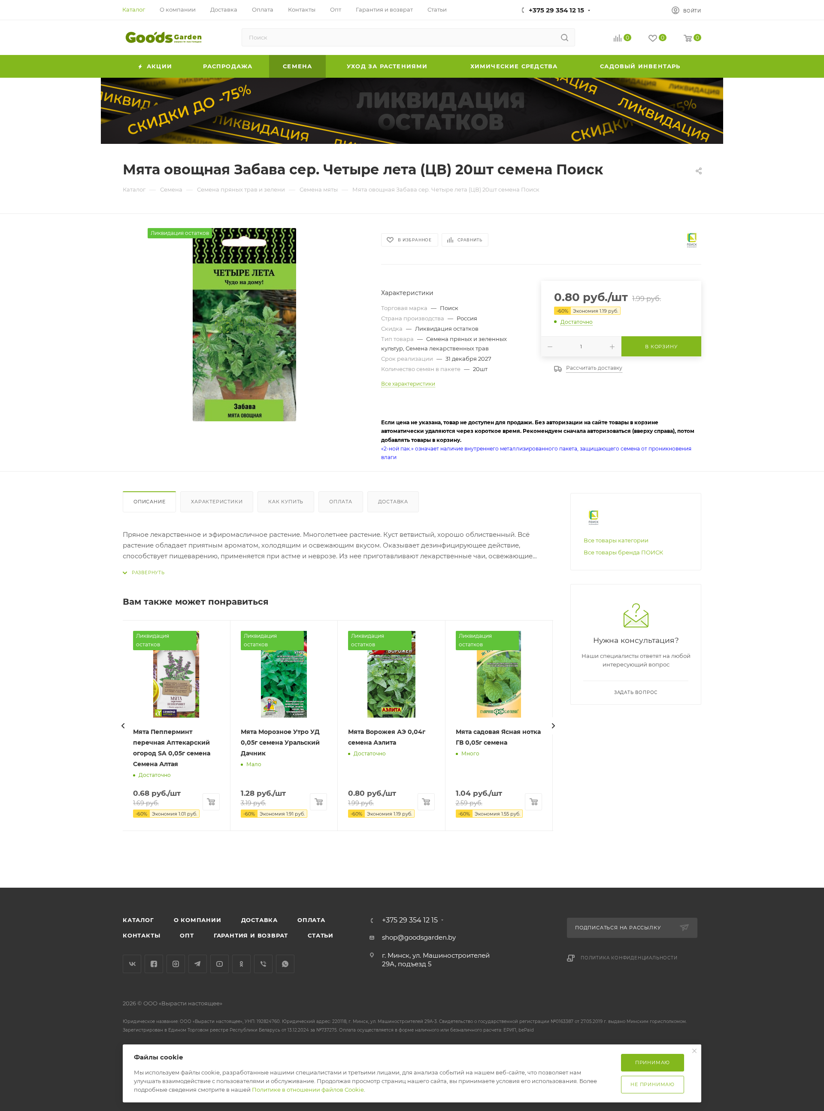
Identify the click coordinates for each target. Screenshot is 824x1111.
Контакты (141, 935)
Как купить (285, 502)
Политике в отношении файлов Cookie (308, 1089)
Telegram (197, 964)
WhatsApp (285, 964)
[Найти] (564, 37)
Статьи (320, 935)
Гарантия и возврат (251, 935)
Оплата (340, 502)
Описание (149, 502)
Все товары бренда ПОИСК (623, 552)
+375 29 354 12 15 (556, 10)
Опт (187, 935)
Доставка (393, 502)
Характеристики (216, 502)
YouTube (219, 964)
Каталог (138, 919)
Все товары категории (616, 540)
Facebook (154, 964)
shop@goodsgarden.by (419, 937)
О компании (197, 919)
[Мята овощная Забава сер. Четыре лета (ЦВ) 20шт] (244, 324)
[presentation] (122, 725)
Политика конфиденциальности (629, 958)
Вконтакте (132, 964)
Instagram (176, 964)
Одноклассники (241, 964)
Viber (263, 964)
